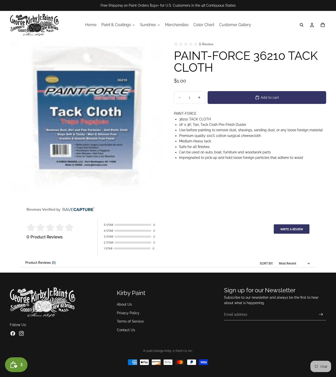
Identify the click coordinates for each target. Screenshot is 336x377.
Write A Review (291, 229)
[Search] (301, 24)
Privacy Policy (128, 313)
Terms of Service (130, 321)
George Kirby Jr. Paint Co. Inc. (173, 351)
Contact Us (126, 330)
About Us (124, 304)
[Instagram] (21, 333)
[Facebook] (13, 333)
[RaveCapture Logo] (77, 210)
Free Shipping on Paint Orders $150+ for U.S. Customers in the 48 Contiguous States (168, 5)
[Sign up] (321, 314)
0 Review (206, 44)
